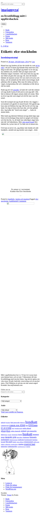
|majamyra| (10, 10)
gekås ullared (27, 428)
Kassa (7, 36)
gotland (23, 431)
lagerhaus (34, 440)
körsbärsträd (28, 440)
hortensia (15, 434)
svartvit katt (29, 444)
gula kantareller (32, 431)
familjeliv (11, 199)
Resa (7, 40)
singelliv (16, 90)
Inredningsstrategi (9, 57)
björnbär (7, 422)
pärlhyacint (36, 442)
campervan (5, 425)
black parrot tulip (15, 422)
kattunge (26, 437)
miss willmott (20, 442)
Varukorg (8, 42)
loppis (14, 442)
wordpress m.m (22, 446)
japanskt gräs (10, 437)
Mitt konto (9, 38)
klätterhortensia (13, 439)
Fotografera (9, 32)
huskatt (27, 434)
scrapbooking (14, 444)
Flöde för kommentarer (13, 487)
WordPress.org (10, 489)
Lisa (33, 62)
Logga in (8, 483)
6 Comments (21, 201)
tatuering (4, 446)
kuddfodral (13, 201)
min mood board (28, 122)
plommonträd (28, 442)
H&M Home (4, 434)
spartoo (21, 444)
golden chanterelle (15, 431)
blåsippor (22, 422)
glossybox (5, 431)
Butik (7, 30)
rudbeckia (7, 444)
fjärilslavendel (18, 428)
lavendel (3, 442)
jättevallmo (20, 437)
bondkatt (31, 422)
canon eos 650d (17, 425)
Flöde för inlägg (11, 485)
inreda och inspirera (22, 199)
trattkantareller (12, 446)
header (10, 434)
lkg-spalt (9, 442)
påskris (3, 444)
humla (20, 434)
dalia (27, 425)
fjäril (13, 428)
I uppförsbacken (11, 34)
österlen (28, 446)
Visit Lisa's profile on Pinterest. (12, 412)
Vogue (9, 495)
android (3, 422)
